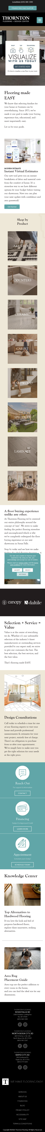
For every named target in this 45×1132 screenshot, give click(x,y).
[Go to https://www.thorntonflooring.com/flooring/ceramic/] (22, 314)
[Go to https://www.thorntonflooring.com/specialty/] (22, 417)
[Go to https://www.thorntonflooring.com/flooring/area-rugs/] (22, 246)
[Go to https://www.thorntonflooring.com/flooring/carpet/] (22, 349)
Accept (17, 570)
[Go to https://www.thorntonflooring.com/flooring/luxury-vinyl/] (22, 486)
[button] (12, 206)
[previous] (2, 58)
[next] (42, 58)
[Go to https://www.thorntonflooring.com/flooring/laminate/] (22, 451)
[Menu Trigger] (40, 20)
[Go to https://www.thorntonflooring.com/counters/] (22, 280)
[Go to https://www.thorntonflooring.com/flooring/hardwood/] (22, 383)
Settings (22, 574)
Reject (28, 570)
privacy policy (23, 563)
